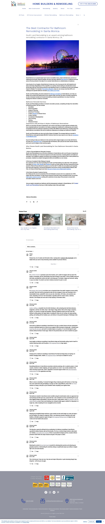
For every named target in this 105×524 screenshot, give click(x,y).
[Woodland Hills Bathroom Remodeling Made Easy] (52, 219)
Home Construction (33, 508)
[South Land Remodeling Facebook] (45, 492)
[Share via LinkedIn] (33, 201)
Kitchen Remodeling (50, 15)
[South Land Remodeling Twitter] (54, 492)
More (77, 15)
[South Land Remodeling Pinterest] (58, 492)
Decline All (91, 521)
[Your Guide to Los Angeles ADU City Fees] (29, 219)
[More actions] (78, 24)
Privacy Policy (26, 522)
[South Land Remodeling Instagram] (50, 492)
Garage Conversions (74, 508)
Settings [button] (85, 521)
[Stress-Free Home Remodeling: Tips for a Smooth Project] (75, 219)
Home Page (25, 508)
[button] (46, 8)
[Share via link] (37, 201)
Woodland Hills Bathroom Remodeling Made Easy (52, 228)
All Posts (21, 15)
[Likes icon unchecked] (30, 267)
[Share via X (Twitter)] (30, 201)
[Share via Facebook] (26, 201)
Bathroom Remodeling (66, 15)
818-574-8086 (92, 3)
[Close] (103, 521)
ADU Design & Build (64, 508)
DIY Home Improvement (34, 15)
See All (84, 211)
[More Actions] (78, 254)
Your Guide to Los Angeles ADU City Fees (28, 228)
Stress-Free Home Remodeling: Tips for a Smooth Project (74, 228)
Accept (98, 521)
